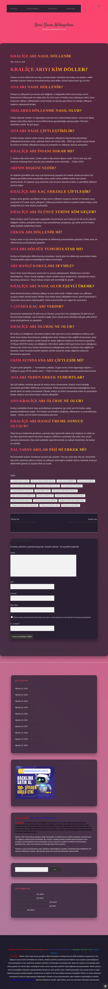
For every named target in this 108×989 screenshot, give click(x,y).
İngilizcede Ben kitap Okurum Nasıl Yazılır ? (30, 737)
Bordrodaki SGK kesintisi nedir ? (26, 730)
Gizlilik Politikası (33, 9)
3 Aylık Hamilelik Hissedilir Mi (25, 894)
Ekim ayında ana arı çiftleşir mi (23, 496)
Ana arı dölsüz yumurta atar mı (43, 481)
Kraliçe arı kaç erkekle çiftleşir (45, 500)
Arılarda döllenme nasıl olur (22, 491)
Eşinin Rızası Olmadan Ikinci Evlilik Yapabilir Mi (32, 902)
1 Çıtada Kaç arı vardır (20, 481)
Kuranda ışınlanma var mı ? (25, 711)
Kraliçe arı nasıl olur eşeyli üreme (72, 500)
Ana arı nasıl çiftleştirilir (66, 481)
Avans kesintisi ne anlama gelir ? (27, 724)
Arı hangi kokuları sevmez (72, 486)
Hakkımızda (70, 9)
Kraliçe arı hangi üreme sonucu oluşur (70, 496)
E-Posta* (13, 593)
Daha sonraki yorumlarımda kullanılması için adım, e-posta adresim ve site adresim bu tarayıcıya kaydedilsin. (52, 617)
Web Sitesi (14, 605)
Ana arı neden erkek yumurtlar (23, 486)
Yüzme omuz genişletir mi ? (25, 705)
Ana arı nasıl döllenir (86, 481)
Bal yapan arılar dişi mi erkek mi (64, 491)
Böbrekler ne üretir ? (22, 692)
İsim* (12, 582)
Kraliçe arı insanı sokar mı (21, 500)
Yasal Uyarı (52, 9)
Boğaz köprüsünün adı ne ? (25, 718)
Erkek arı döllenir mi (45, 496)
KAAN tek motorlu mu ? (23, 699)
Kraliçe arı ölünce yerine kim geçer (24, 505)
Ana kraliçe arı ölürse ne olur (48, 486)
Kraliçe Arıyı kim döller (70, 505)
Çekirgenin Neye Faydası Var (82, 522)
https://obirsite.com (13, 650)
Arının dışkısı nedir (42, 491)
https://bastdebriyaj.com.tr (61, 650)
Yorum (12, 553)
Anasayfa (13, 9)
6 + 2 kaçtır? (15, 624)
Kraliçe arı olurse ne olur (49, 505)
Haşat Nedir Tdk (21, 910)
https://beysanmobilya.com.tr (35, 650)
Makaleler (21, 475)
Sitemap (77, 650)
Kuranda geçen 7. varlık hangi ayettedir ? (30, 686)
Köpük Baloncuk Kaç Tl (26, 522)
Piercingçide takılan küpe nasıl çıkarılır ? (29, 743)
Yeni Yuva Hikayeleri (54, 24)
